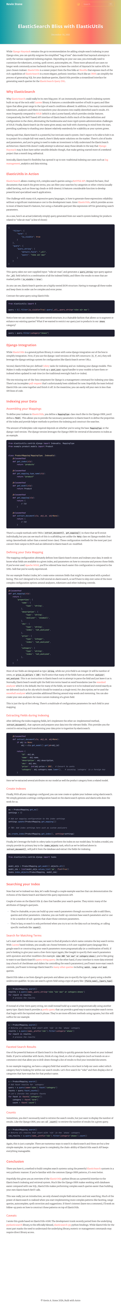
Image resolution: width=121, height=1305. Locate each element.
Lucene (38, 102)
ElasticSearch (32, 73)
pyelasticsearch (14, 1224)
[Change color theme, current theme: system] (78, 4)
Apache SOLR (32, 565)
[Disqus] (60, 1266)
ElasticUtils (33, 70)
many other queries (63, 967)
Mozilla (83, 70)
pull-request (35, 383)
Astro (77, 1300)
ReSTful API (79, 181)
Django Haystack (21, 51)
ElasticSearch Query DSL (52, 81)
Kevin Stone (14, 4)
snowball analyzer (15, 693)
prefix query (48, 1009)
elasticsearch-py (62, 1224)
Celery (46, 366)
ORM (93, 73)
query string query (45, 959)
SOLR (39, 113)
